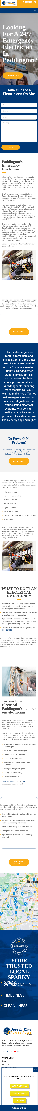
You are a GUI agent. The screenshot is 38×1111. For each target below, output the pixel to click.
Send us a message (9, 782)
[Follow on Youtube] (15, 1051)
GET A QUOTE (19, 332)
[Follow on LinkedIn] (18, 1051)
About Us (5, 1064)
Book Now (19, 1101)
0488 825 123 (30, 2)
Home (4, 1061)
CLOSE (35, 1069)
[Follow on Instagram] (10, 1051)
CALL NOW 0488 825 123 (19, 862)
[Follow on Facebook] (4, 1051)
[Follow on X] (7, 1051)
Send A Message (19, 1086)
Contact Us (13, 75)
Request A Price (19, 1093)
